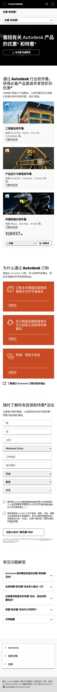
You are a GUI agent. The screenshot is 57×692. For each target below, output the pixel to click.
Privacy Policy (44, 539)
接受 (39, 678)
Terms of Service (9, 541)
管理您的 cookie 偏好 (10, 683)
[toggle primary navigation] (5, 4)
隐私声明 (36, 501)
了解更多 (12, 305)
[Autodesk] (16, 4)
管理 (44, 515)
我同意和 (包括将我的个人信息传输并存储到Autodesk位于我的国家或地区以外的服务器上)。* (30, 504)
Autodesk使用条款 (21, 501)
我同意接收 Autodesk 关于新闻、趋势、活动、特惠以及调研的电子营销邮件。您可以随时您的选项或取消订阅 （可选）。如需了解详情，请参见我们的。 (30, 517)
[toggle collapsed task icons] (41, 4)
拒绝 (39, 671)
